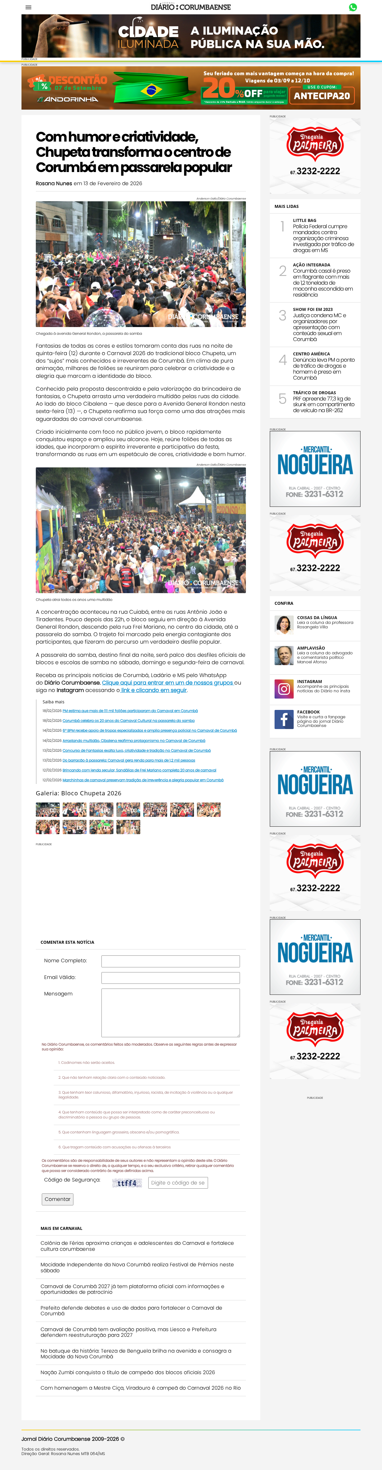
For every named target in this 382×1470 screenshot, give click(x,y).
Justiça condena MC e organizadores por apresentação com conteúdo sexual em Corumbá (319, 327)
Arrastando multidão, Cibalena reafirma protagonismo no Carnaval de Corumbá (134, 740)
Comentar (57, 1199)
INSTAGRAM (309, 681)
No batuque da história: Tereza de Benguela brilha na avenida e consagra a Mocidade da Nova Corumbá (136, 1353)
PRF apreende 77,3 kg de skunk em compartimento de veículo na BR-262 (324, 404)
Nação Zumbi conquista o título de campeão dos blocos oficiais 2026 (128, 1372)
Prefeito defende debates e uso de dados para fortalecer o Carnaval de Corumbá (131, 1310)
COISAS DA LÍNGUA (317, 617)
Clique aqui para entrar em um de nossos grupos (168, 682)
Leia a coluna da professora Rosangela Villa (325, 625)
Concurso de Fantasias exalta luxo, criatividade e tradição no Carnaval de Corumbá (137, 750)
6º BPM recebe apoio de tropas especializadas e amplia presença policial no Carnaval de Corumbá (150, 730)
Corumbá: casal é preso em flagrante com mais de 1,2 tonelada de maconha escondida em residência (323, 282)
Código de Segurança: (72, 1179)
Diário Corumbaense (191, 7)
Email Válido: (60, 977)
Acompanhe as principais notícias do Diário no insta (323, 689)
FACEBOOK (308, 712)
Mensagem (58, 993)
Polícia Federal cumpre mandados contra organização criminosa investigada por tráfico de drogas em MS (323, 238)
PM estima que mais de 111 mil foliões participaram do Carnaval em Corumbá (130, 710)
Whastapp (353, 7)
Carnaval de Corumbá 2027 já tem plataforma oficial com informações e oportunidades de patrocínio (132, 1289)
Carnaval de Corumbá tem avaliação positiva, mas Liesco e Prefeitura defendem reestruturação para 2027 (128, 1332)
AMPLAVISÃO (311, 648)
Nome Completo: (65, 960)
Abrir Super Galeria (233, 813)
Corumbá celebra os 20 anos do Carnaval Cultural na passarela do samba (129, 720)
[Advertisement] (141, 888)
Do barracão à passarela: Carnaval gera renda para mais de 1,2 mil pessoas (129, 760)
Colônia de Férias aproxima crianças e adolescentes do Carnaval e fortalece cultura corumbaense (137, 1246)
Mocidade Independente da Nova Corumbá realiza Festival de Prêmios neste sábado (137, 1267)
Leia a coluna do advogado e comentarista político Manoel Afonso (325, 657)
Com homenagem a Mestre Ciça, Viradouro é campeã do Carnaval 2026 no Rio (141, 1387)
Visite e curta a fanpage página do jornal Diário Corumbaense (321, 721)
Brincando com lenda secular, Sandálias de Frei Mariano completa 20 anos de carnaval (139, 770)
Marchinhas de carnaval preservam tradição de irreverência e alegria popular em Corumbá (143, 779)
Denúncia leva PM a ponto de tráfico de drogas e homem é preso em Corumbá (324, 368)
